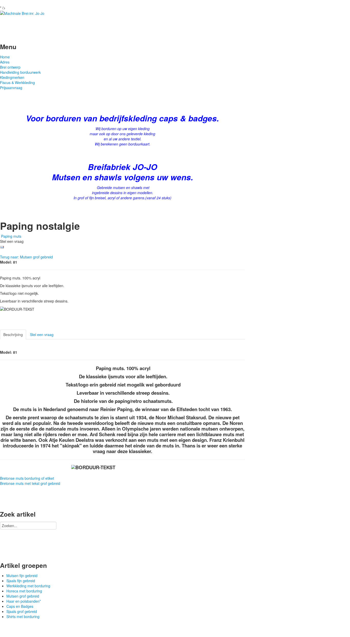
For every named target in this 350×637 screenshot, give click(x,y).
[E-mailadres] (2, 246)
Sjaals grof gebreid (21, 611)
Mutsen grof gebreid (22, 596)
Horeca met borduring (24, 590)
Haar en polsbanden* (23, 601)
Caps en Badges (19, 606)
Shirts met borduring (22, 616)
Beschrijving (13, 334)
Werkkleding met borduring (28, 585)
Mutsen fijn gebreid (21, 575)
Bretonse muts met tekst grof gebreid (30, 483)
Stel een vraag (42, 334)
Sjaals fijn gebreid (20, 580)
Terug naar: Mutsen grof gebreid (26, 256)
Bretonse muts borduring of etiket (27, 478)
